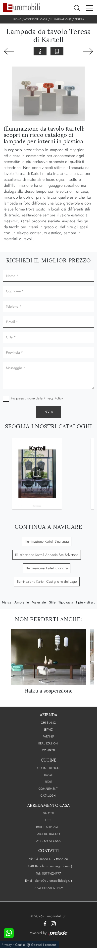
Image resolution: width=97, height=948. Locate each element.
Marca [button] (6, 602)
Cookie (20, 944)
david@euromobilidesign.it (53, 880)
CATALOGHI (48, 795)
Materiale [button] (39, 602)
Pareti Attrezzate (48, 827)
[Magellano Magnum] (88, 51)
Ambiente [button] (21, 602)
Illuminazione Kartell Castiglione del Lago (46, 581)
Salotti (48, 813)
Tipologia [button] (65, 602)
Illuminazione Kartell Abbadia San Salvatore (46, 554)
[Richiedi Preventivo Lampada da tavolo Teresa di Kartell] (40, 51)
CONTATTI (48, 750)
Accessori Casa (36, 19)
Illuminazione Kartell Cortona (47, 568)
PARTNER (48, 736)
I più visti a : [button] (85, 602)
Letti (48, 820)
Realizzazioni (48, 743)
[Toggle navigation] (89, 7)
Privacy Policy (53, 398)
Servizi (48, 729)
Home (17, 19)
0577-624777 (51, 873)
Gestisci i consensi (44, 944)
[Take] (9, 51)
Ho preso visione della (37, 398)
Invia (48, 412)
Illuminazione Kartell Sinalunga (47, 541)
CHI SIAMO (48, 722)
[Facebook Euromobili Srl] (45, 923)
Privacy (7, 944)
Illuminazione (60, 19)
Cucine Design (48, 768)
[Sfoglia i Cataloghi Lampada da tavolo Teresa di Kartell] (56, 51)
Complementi (48, 788)
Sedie (48, 782)
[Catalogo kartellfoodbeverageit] (37, 473)
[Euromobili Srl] (21, 8)
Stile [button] (52, 602)
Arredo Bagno (48, 834)
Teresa (79, 19)
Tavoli (48, 775)
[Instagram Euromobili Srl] (53, 923)
